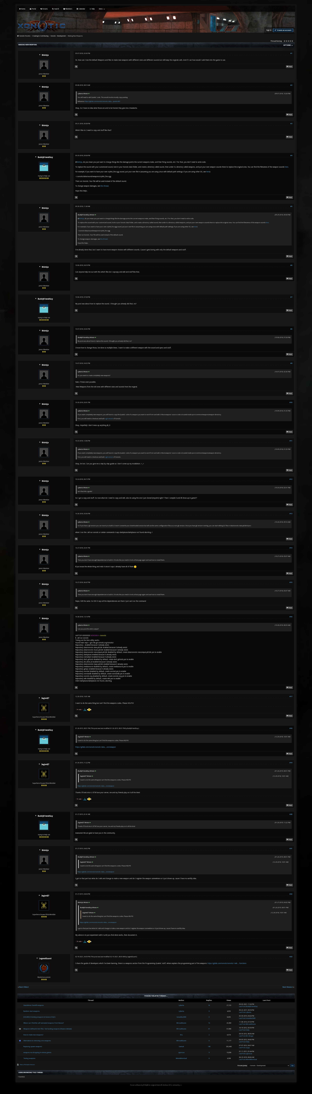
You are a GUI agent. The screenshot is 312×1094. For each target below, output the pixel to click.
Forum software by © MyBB (139, 1085)
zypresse (181, 1052)
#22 (290, 894)
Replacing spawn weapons (32, 1046)
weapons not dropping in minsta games (37, 1052)
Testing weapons (29, 1058)
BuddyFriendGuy (45, 157)
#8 (291, 329)
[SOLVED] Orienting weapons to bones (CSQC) (39, 1017)
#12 (290, 479)
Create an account (284, 30)
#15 (290, 582)
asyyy (248, 1048)
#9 (291, 363)
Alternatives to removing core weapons (37, 1041)
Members (68, 9)
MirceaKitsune (181, 1023)
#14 (290, 548)
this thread (104, 186)
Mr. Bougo (249, 1036)
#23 (290, 957)
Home (23, 9)
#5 (291, 206)
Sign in (268, 30)
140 (209, 1046)
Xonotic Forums (24, 36)
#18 (290, 728)
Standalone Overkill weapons (33, 1005)
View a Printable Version (27, 1064)
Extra (100, 9)
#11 (290, 441)
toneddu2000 (181, 1017)
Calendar (81, 9)
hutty (247, 1030)
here (286, 167)
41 (209, 1029)
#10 (290, 402)
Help (93, 9)
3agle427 (45, 698)
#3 (291, 123)
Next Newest (288, 987)
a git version (109, 419)
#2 (291, 85)
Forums (45, 9)
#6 (291, 265)
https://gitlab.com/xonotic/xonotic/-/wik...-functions (227, 963)
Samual (181, 1046)
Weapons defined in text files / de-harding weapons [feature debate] (47, 1029)
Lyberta (181, 1005)
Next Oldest (24, 987)
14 (209, 1023)
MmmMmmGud (181, 1058)
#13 (290, 514)
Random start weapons (31, 1011)
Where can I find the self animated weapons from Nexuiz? (43, 1023)
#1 (291, 53)
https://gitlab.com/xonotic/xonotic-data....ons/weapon (95, 747)
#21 (290, 848)
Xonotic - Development (58, 36)
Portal (33, 9)
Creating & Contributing (40, 36)
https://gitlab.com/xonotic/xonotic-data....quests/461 (102, 101)
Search (56, 9)
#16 (290, 617)
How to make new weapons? (33, 1035)
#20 (290, 814)
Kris (181, 1035)
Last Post (242, 1006)
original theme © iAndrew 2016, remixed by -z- (166, 1085)
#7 (291, 297)
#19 (290, 763)
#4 (291, 155)
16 (209, 1005)
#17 (290, 696)
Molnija (45, 55)
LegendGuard (45, 958)
